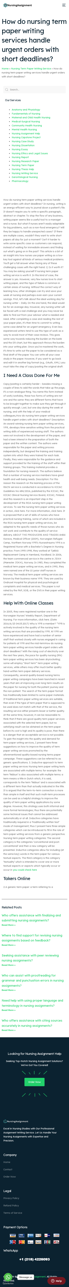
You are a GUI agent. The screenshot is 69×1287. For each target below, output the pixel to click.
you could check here (25, 869)
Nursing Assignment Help (26, 133)
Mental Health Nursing (24, 129)
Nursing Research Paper (25, 161)
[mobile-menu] (63, 5)
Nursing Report (20, 157)
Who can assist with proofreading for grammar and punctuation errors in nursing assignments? (33, 981)
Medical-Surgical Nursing (26, 121)
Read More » (9, 925)
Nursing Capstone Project (26, 137)
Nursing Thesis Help (23, 169)
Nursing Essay (20, 149)
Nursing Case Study (23, 141)
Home (5, 68)
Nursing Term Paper (23, 165)
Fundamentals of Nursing (26, 113)
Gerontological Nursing (25, 177)
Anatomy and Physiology (26, 109)
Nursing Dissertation (23, 145)
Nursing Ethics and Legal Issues (30, 153)
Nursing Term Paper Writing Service (31, 68)
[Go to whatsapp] (8, 1277)
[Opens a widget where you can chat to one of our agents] (56, 1281)
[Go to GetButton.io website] (8, 1283)
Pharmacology (20, 181)
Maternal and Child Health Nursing (31, 117)
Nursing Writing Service (25, 173)
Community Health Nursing (27, 125)
